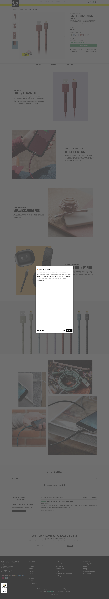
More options (40, 330)
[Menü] (6, 584)
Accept (68, 330)
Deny (64, 330)
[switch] (4, 591)
